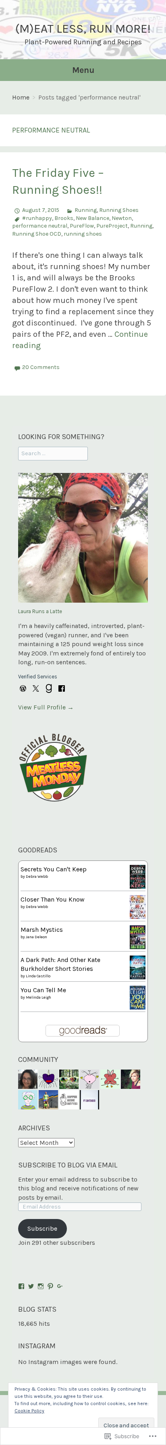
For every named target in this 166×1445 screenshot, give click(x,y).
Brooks (63, 218)
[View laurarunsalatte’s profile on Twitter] (31, 1286)
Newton (122, 218)
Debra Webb (37, 876)
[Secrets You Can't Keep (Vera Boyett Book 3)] (137, 876)
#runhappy (37, 218)
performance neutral (39, 225)
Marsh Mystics (42, 929)
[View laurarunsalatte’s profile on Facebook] (21, 1286)
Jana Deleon (36, 937)
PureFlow (82, 225)
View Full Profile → (46, 707)
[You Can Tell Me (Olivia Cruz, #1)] (137, 997)
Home (20, 97)
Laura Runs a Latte (40, 611)
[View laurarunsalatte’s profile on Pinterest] (50, 1286)
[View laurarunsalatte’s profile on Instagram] (40, 1286)
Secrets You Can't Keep (54, 869)
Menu (83, 70)
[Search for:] (53, 453)
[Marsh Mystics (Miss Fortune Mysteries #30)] (137, 936)
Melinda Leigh (38, 997)
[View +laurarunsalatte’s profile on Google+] (60, 1286)
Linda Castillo (38, 976)
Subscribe (42, 1228)
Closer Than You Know (53, 899)
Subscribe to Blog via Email (67, 1165)
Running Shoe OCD (36, 233)
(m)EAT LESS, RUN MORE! (83, 28)
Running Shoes (119, 210)
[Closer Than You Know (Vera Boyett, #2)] (137, 906)
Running (86, 210)
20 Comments (41, 367)
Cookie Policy (29, 1411)
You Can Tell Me (43, 990)
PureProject (112, 225)
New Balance (92, 218)
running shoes (83, 233)
